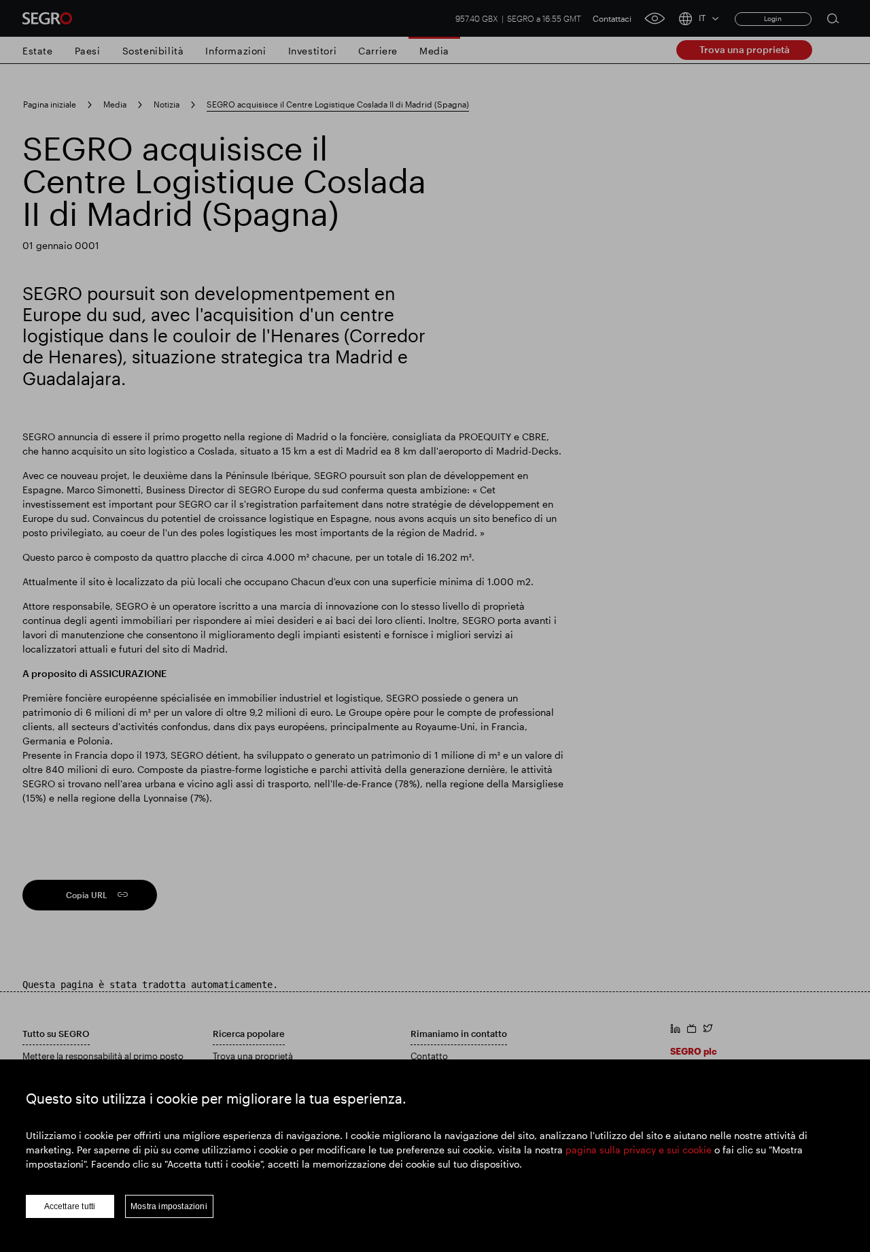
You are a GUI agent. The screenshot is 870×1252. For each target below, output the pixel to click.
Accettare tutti (70, 1206)
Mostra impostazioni (168, 1206)
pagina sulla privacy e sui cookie (639, 1149)
